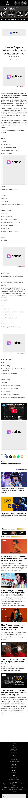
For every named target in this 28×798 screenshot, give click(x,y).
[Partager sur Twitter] (10, 457)
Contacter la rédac (14, 761)
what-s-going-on (12, 463)
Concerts (14, 759)
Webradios (12, 19)
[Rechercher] (22, 2)
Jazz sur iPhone (14, 777)
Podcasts (14, 766)
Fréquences (21, 19)
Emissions (14, 749)
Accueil (3, 19)
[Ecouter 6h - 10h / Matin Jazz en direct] (14, 533)
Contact (14, 745)
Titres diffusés (14, 751)
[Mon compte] (25, 2)
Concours (14, 772)
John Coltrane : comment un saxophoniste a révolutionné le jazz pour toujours (13, 692)
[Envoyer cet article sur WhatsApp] (18, 457)
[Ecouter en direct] (19, 2)
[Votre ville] (15, 2)
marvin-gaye (4, 463)
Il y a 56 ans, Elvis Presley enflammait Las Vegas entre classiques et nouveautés (13, 593)
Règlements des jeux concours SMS (14, 787)
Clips (14, 757)
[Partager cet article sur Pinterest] (14, 457)
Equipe (14, 747)
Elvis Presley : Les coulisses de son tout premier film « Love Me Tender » (13, 627)
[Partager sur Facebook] (6, 457)
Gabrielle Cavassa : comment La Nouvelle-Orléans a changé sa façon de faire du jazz (14, 558)
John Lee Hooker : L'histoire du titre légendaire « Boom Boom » (13, 662)
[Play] (2, 13)
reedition (19, 463)
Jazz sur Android (14, 779)
